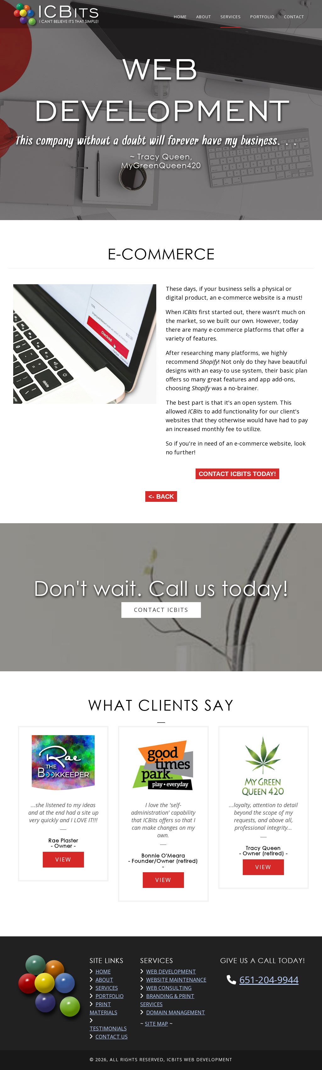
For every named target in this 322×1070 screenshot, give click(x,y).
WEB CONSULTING (169, 987)
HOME (180, 16)
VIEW (63, 859)
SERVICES (230, 16)
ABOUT (203, 16)
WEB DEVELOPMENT (171, 971)
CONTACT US (112, 1036)
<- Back (161, 496)
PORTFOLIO (262, 16)
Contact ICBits (161, 609)
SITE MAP (156, 1023)
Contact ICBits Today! (237, 473)
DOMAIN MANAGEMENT (175, 1012)
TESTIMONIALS (108, 1028)
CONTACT (294, 16)
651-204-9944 (268, 979)
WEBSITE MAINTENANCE (176, 979)
